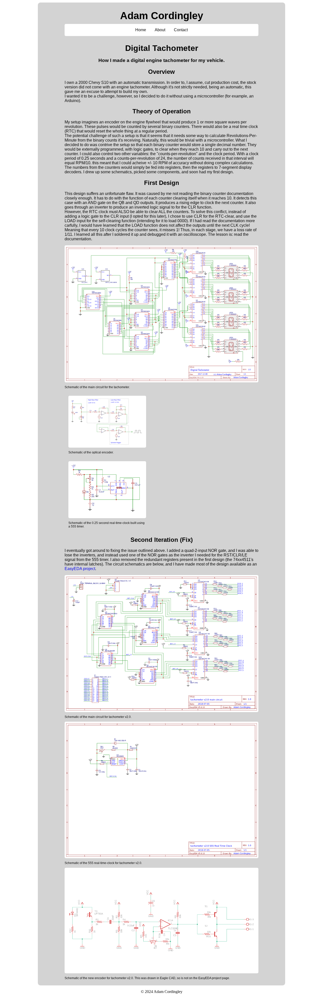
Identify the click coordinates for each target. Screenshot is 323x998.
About (160, 30)
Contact (181, 30)
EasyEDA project (80, 569)
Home (140, 30)
